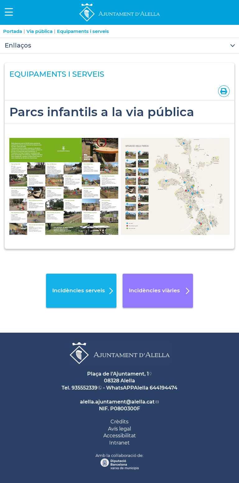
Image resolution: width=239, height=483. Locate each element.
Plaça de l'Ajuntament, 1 (118, 374)
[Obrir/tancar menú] (119, 45)
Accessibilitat (119, 436)
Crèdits (119, 422)
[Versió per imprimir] (223, 91)
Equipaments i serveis (83, 31)
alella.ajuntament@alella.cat (117, 402)
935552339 (84, 388)
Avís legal (119, 429)
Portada (12, 31)
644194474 (163, 388)
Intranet (119, 443)
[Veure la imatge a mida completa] (63, 186)
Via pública (39, 31)
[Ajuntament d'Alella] (119, 21)
